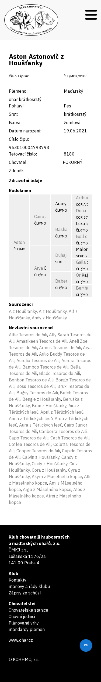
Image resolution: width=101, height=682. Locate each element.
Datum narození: (25, 130)
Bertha (82, 288)
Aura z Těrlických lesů (40, 425)
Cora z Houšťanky (49, 470)
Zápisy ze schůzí (25, 593)
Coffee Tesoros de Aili (30, 444)
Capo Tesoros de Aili (28, 438)
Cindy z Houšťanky (50, 463)
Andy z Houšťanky (49, 317)
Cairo (39, 216)
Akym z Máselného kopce (57, 476)
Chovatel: (18, 162)
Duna (81, 210)
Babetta (63, 281)
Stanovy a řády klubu (29, 586)
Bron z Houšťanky (49, 405)
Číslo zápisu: (19, 76)
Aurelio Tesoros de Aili (38, 360)
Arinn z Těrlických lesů (31, 418)
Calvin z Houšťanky (41, 457)
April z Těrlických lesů (61, 412)
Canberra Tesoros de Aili (63, 431)
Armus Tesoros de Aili (60, 347)
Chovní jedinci (22, 616)
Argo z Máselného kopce (47, 489)
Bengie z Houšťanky (41, 399)
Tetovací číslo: (23, 154)
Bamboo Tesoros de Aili (45, 367)
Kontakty (17, 580)
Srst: (13, 114)
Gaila (81, 262)
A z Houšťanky (23, 311)
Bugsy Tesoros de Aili (37, 392)
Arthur (82, 197)
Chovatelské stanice (28, 610)
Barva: (15, 122)
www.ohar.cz (21, 640)
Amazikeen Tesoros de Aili (41, 341)
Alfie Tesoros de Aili (28, 334)
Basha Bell (66, 229)
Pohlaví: (17, 106)
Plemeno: (18, 91)
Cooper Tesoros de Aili (38, 450)
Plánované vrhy (24, 623)
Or (78, 275)
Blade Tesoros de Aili (59, 373)
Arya (38, 268)
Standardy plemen (27, 629)
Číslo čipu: (19, 139)
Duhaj (61, 255)
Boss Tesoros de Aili (35, 386)
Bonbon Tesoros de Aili (31, 380)
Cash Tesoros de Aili (69, 438)
